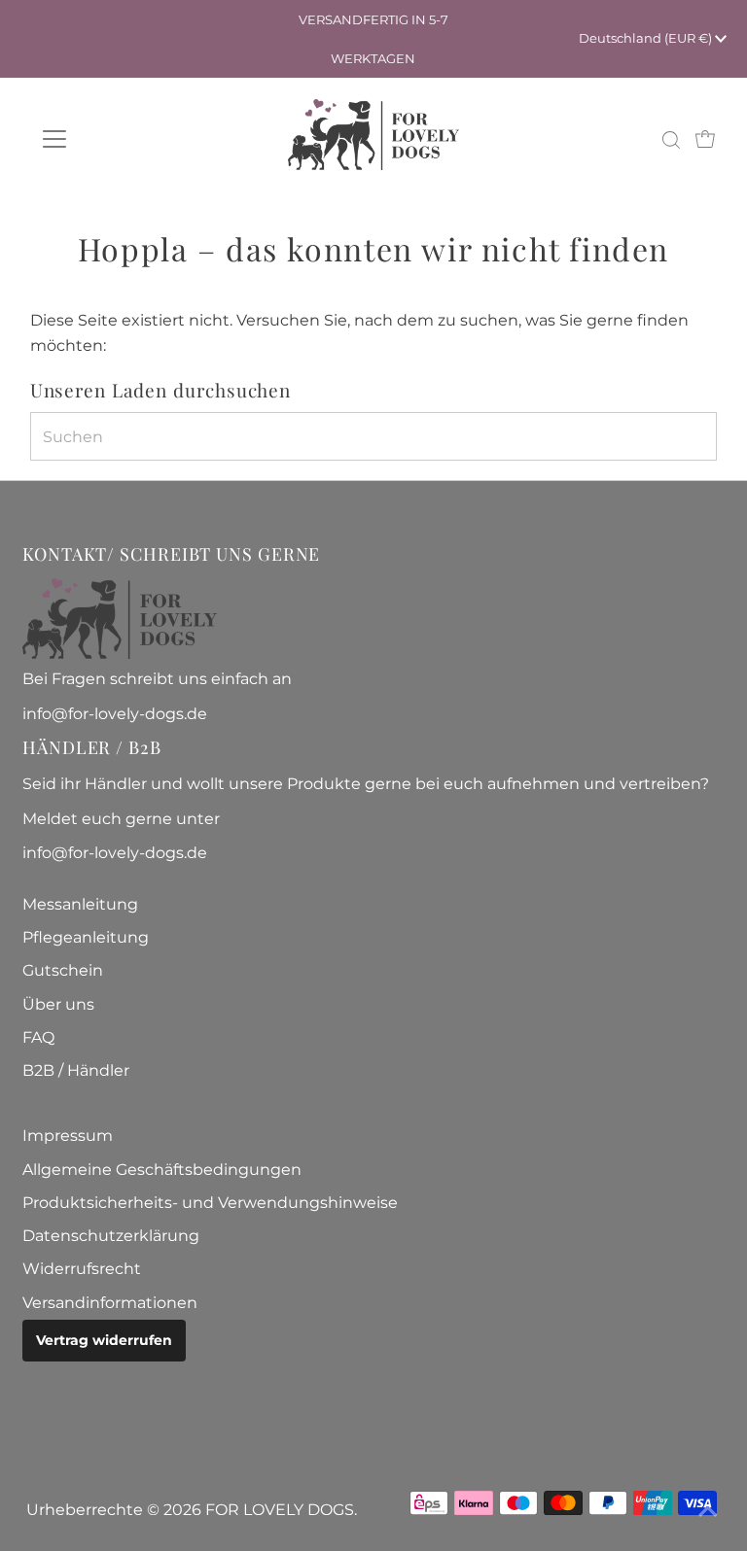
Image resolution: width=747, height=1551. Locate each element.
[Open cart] (705, 139)
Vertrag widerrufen (104, 1340)
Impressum (67, 1135)
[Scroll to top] (708, 1512)
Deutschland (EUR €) (647, 38)
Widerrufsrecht (81, 1268)
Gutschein (62, 970)
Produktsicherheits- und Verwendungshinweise (210, 1202)
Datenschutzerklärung (110, 1235)
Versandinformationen (109, 1302)
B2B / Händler (75, 1070)
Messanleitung (80, 904)
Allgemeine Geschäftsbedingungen (162, 1169)
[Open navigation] (111, 139)
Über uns (58, 1004)
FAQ (38, 1037)
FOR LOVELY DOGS (279, 1509)
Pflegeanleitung (85, 937)
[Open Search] (671, 140)
